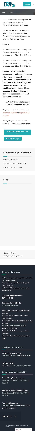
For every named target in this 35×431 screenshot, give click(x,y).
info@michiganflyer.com (12, 256)
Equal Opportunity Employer (21, 366)
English (4, 380)
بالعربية (10, 380)
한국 (25, 380)
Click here (5, 356)
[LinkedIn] (15, 416)
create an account (10, 113)
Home (3, 12)
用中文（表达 (18, 380)
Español (5, 383)
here (5, 406)
